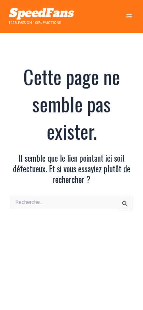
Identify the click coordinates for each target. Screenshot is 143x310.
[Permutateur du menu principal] (128, 16)
